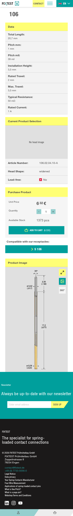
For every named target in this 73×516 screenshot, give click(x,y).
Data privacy (10, 476)
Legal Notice (10, 473)
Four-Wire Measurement (15, 482)
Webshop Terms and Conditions (18, 495)
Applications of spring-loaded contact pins (23, 486)
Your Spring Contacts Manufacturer (19, 479)
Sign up (57, 404)
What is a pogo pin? (13, 492)
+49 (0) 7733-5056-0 (16, 470)
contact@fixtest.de (14, 467)
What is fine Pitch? (13, 489)
